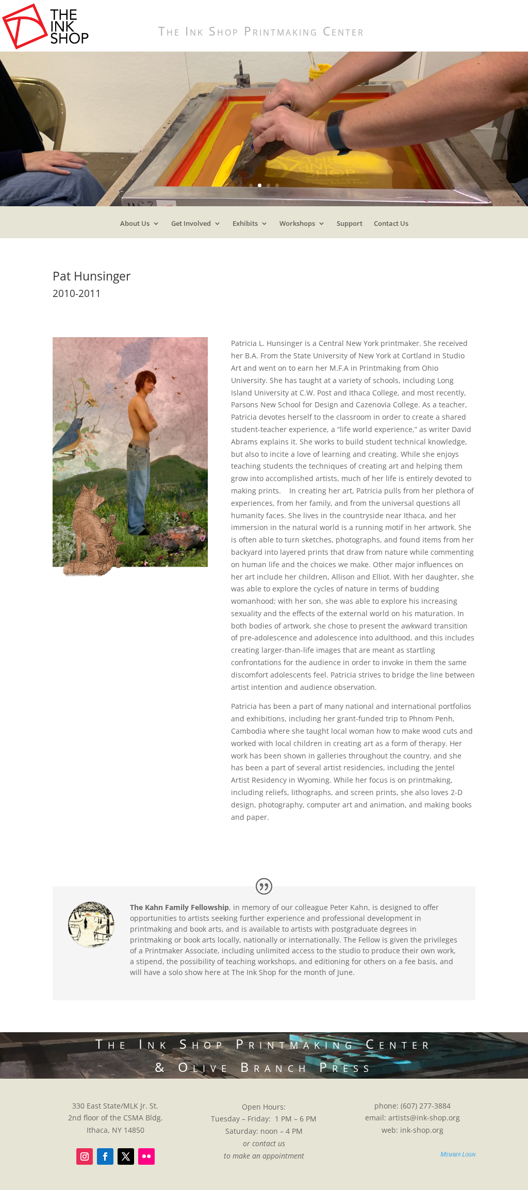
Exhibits (245, 225)
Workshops (297, 225)
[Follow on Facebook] (105, 1156)
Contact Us (391, 225)
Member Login (457, 1154)
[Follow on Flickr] (146, 1156)
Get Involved (191, 225)
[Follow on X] (126, 1156)
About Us (135, 225)
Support (349, 225)
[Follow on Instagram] (84, 1156)
